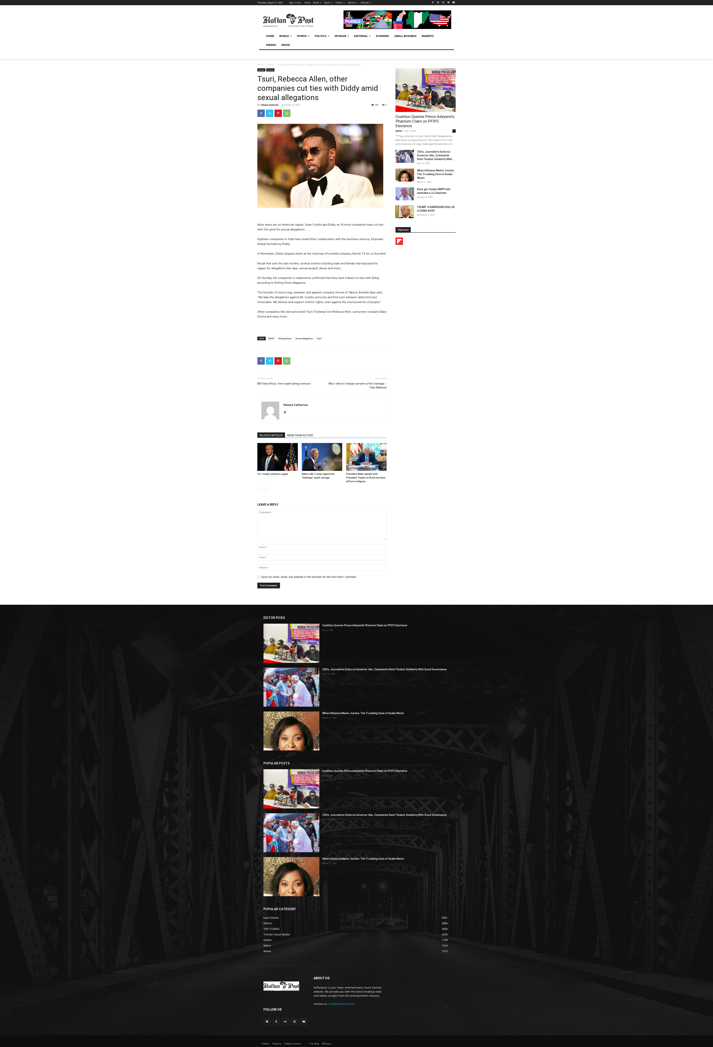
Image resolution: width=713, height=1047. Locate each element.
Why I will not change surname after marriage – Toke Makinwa (357, 385)
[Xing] (286, 412)
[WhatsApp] (286, 113)
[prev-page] (259, 488)
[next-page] (265, 488)
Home (260, 64)
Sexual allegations (304, 338)
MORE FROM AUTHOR (300, 435)
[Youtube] (453, 3)
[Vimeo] (448, 3)
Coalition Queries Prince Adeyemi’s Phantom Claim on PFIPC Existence (424, 121)
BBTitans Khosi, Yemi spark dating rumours (284, 383)
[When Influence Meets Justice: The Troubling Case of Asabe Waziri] (404, 175)
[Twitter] (443, 3)
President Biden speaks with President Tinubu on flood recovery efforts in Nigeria (365, 478)
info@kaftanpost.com (341, 1004)
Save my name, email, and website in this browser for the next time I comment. (309, 576)
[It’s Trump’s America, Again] (277, 457)
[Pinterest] (278, 113)
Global (270, 64)
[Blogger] (267, 1021)
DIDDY (271, 338)
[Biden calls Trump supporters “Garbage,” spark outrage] (322, 457)
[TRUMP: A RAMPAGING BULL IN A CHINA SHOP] (404, 211)
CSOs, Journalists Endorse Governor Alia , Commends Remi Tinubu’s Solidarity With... (435, 155)
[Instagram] (438, 3)
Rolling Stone (285, 338)
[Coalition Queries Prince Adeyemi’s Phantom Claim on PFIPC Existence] (425, 90)
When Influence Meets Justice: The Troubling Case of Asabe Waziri (436, 174)
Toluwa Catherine (270, 104)
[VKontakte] (303, 1021)
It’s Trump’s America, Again (272, 474)
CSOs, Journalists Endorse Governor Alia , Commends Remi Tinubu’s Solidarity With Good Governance (384, 669)
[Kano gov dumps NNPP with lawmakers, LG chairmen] (404, 193)
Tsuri (319, 338)
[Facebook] (433, 3)
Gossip (270, 70)
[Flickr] (285, 1021)
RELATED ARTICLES (271, 435)
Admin (398, 130)
